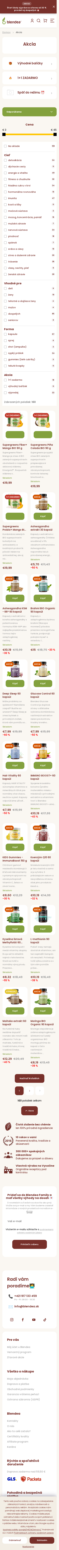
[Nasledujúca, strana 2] (29, 1090)
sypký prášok (31, 353)
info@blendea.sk (26, 1306)
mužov (31, 307)
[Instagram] (12, 1319)
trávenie (31, 261)
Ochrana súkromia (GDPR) (23, 1399)
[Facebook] (23, 1319)
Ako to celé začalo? (19, 1431)
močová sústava (31, 211)
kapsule (31, 334)
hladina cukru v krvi (31, 185)
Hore (31, 1110)
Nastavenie (28, 1546)
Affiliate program (17, 1441)
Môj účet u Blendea (18, 1347)
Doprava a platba (18, 1384)
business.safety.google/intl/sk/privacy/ (22, 1529)
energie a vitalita (31, 172)
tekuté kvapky (31, 365)
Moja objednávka (17, 1378)
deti (31, 288)
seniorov (31, 320)
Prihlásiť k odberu (29, 1244)
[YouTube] (34, 1319)
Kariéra (11, 1447)
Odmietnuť (15, 1540)
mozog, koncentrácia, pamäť (31, 217)
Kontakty (12, 1421)
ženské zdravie (31, 274)
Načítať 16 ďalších (29, 1078)
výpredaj (31, 392)
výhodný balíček (31, 386)
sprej (31, 340)
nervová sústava (31, 230)
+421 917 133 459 (25, 1296)
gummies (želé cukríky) (31, 359)
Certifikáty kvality (18, 1436)
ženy (31, 294)
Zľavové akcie (15, 1357)
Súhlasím (42, 1540)
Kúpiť (42, 516)
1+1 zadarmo (31, 379)
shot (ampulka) (31, 346)
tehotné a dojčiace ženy (31, 301)
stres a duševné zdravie (31, 255)
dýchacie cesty (31, 166)
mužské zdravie (31, 223)
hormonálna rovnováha (31, 192)
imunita (31, 198)
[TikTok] (45, 1319)
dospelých (31, 313)
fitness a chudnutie (31, 179)
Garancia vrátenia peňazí (23, 1394)
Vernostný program (19, 1352)
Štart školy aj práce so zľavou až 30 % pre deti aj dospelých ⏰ (26, 6)
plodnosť (31, 236)
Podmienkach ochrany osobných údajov (34, 1532)
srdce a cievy (31, 249)
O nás (10, 1426)
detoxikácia (31, 160)
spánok (31, 242)
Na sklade (31, 146)
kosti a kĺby (31, 204)
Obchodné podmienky (20, 1389)
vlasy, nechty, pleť (31, 268)
